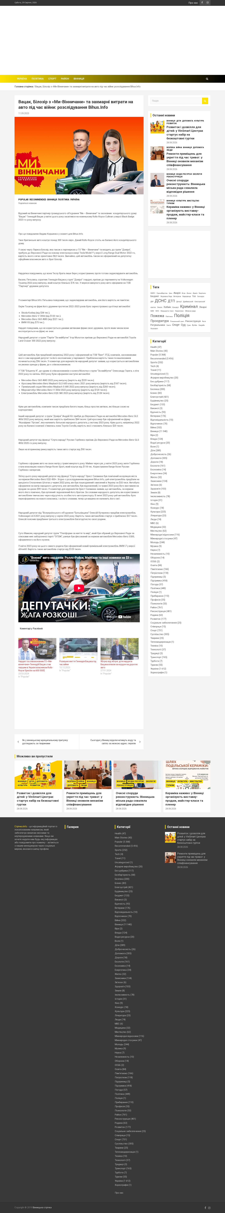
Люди (169, 150)
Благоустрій (156, 396)
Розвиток (172, 123)
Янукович (154, 329)
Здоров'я (155, 488)
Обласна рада (190, 311)
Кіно (152, 504)
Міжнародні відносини (162, 534)
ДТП (171, 301)
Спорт (52, 78)
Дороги (154, 462)
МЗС (157, 311)
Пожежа (157, 316)
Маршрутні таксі (167, 311)
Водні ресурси (184, 174)
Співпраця (155, 626)
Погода (154, 584)
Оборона (155, 557)
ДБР (151, 302)
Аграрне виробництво (162, 377)
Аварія (177, 293)
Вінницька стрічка (42, 1207)
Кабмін (167, 307)
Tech (152, 366)
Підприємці (156, 576)
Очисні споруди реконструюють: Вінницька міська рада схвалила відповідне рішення (186, 186)
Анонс (189, 293)
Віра (152, 435)
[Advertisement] (154, 40)
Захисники (155, 481)
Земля (159, 307)
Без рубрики (156, 381)
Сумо (189, 325)
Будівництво (157, 400)
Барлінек (202, 293)
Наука (153, 550)
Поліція (181, 315)
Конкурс (154, 507)
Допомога (187, 121)
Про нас (193, 2)
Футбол (194, 325)
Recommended (38, 199)
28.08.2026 (172, 142)
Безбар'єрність (158, 385)
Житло (153, 477)
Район (65, 78)
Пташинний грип (177, 321)
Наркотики (179, 311)
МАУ (152, 311)
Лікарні (202, 307)
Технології (155, 649)
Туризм (170, 203)
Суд (183, 324)
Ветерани (177, 296)
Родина (154, 615)
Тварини (154, 638)
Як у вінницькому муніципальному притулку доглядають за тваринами (45, 742)
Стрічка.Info (21, 826)
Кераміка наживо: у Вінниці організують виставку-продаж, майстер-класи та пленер (186, 212)
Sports (153, 362)
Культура (199, 121)
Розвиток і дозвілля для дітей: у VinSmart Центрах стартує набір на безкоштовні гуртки (185, 132)
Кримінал (189, 306)
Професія (155, 599)
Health (153, 347)
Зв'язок (154, 485)
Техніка (154, 645)
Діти (178, 121)
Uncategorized (157, 373)
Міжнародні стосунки (161, 538)
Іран (170, 293)
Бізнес (153, 393)
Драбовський (188, 302)
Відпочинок (156, 423)
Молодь (154, 542)
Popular (23, 199)
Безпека (171, 147)
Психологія (156, 603)
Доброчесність (158, 454)
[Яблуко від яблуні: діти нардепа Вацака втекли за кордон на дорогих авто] (120, 649)
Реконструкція (174, 177)
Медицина (155, 527)
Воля (153, 446)
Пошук (205, 101)
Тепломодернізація (160, 642)
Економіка (155, 469)
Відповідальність (159, 419)
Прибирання (156, 596)
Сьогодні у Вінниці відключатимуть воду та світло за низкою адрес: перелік (113, 742)
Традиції (154, 653)
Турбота (154, 661)
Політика (38, 78)
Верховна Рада (166, 296)
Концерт (175, 307)
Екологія (197, 174)
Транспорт (155, 657)
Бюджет (154, 296)
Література (156, 515)
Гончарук (200, 296)
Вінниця (79, 78)
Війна (179, 147)
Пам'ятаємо (156, 569)
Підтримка (156, 580)
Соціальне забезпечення (163, 622)
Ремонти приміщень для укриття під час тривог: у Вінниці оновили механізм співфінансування (185, 159)
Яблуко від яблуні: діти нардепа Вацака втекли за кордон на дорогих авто (119, 664)
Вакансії (154, 408)
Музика (154, 546)
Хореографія (157, 672)
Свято (168, 325)
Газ (194, 296)
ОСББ (153, 561)
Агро (183, 293)
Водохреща (186, 296)
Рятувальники (157, 325)
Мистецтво (193, 201)
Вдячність (155, 412)
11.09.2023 (23, 113)
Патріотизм (156, 573)
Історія (154, 500)
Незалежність (157, 553)
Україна (22, 78)
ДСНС (160, 300)
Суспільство (156, 634)
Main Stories (156, 351)
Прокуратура (159, 321)
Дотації (179, 302)
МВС (152, 523)
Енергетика (156, 473)
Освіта (153, 565)
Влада (153, 439)
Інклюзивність (157, 496)
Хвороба (202, 325)
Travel (153, 370)
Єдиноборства (162, 293)
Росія (204, 321)
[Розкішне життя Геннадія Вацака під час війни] (78, 649)
